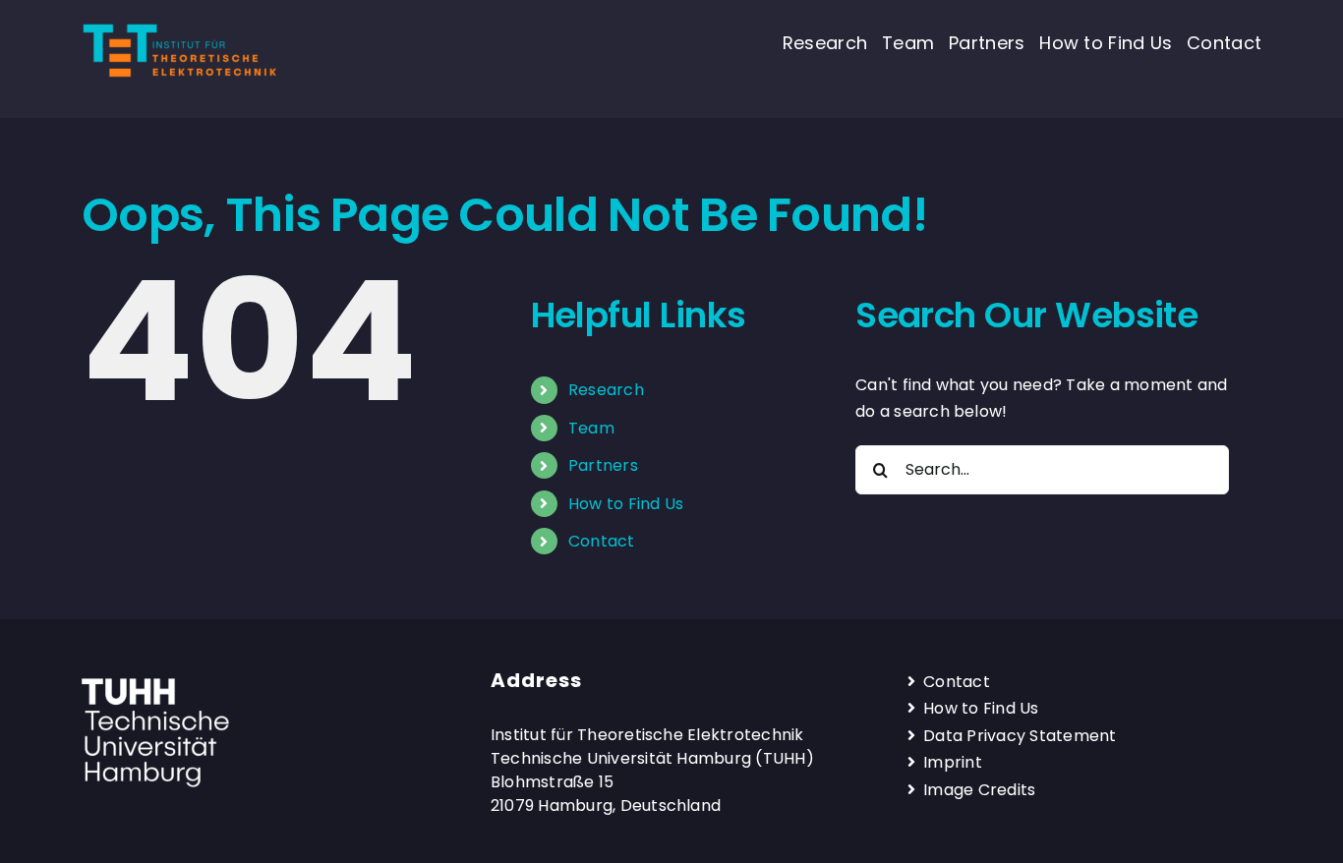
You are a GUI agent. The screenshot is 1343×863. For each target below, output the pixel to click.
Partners (603, 465)
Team (591, 428)
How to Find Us (625, 503)
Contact (601, 541)
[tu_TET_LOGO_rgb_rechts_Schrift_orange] (180, 28)
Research (606, 389)
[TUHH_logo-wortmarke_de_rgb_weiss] (155, 685)
